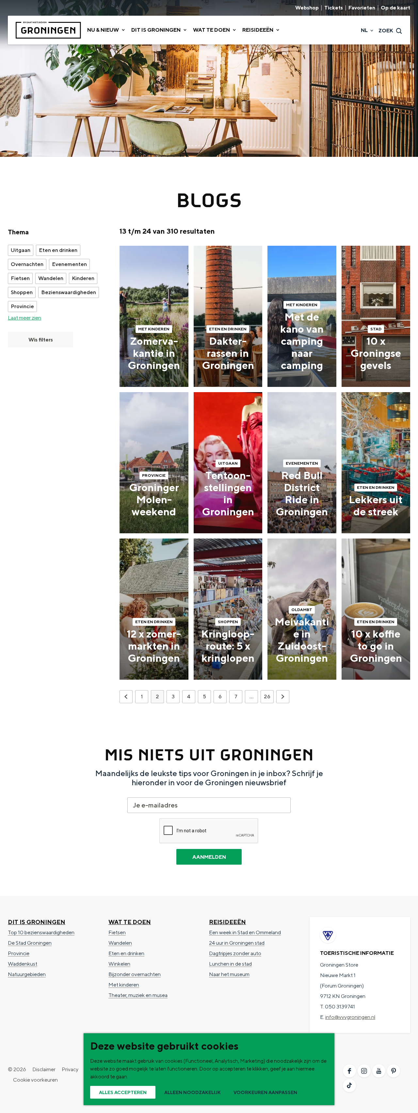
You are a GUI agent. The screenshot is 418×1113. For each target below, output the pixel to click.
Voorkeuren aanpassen (265, 1092)
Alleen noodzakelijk (192, 1092)
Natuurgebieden (27, 974)
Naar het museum (229, 974)
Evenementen (69, 264)
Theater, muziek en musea (138, 995)
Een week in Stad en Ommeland (245, 932)
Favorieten (361, 7)
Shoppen (22, 292)
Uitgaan (20, 250)
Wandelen (50, 278)
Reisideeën (227, 922)
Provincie (22, 306)
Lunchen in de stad (230, 964)
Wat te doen (129, 922)
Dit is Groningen (36, 922)
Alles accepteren (123, 1092)
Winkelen (119, 964)
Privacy (70, 1069)
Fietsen (20, 278)
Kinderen (83, 278)
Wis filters (40, 340)
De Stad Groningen (30, 943)
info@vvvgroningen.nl (350, 1017)
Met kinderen (123, 985)
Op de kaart (395, 7)
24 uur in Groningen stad (237, 943)
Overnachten (27, 264)
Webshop (307, 7)
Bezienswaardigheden (68, 292)
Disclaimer (44, 1069)
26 (267, 698)
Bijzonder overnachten (134, 974)
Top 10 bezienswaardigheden (41, 932)
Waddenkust (22, 964)
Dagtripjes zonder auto (235, 953)
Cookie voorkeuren (35, 1080)
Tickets (333, 7)
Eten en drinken (58, 250)
